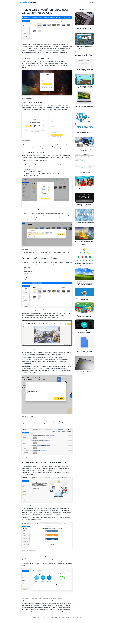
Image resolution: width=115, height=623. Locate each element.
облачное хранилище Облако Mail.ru (43, 157)
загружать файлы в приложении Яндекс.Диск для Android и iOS (44, 252)
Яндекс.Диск (55, 560)
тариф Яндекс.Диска (33, 598)
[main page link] (28, 2)
